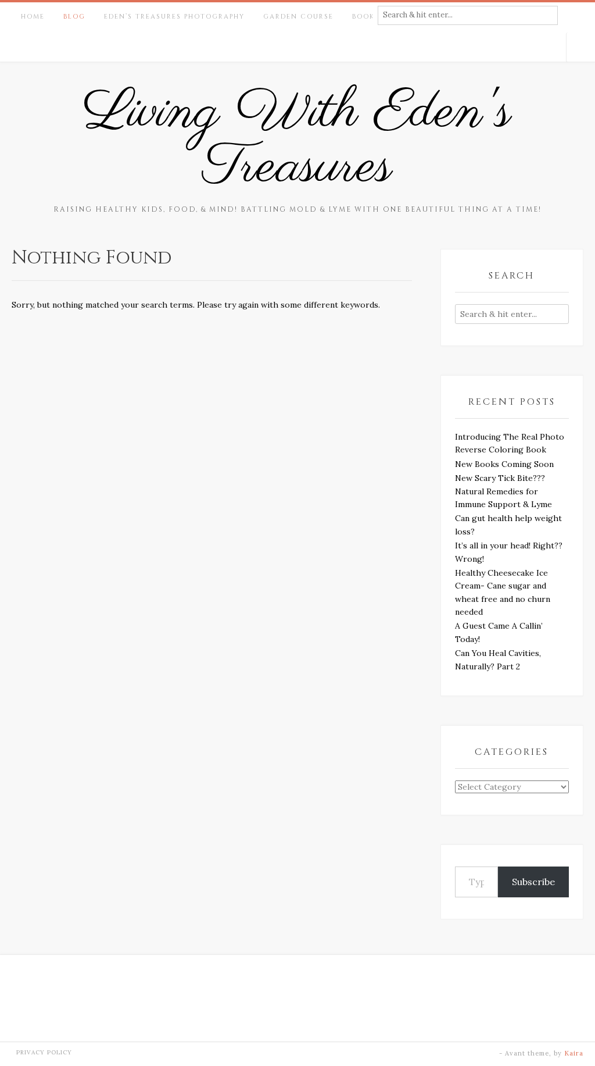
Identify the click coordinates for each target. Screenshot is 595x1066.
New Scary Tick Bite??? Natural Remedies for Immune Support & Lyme (503, 491)
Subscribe (533, 881)
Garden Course (298, 16)
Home (33, 16)
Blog (74, 16)
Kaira (573, 1053)
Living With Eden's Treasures (297, 140)
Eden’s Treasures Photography (174, 16)
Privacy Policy (44, 1052)
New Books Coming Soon (504, 464)
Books (365, 16)
